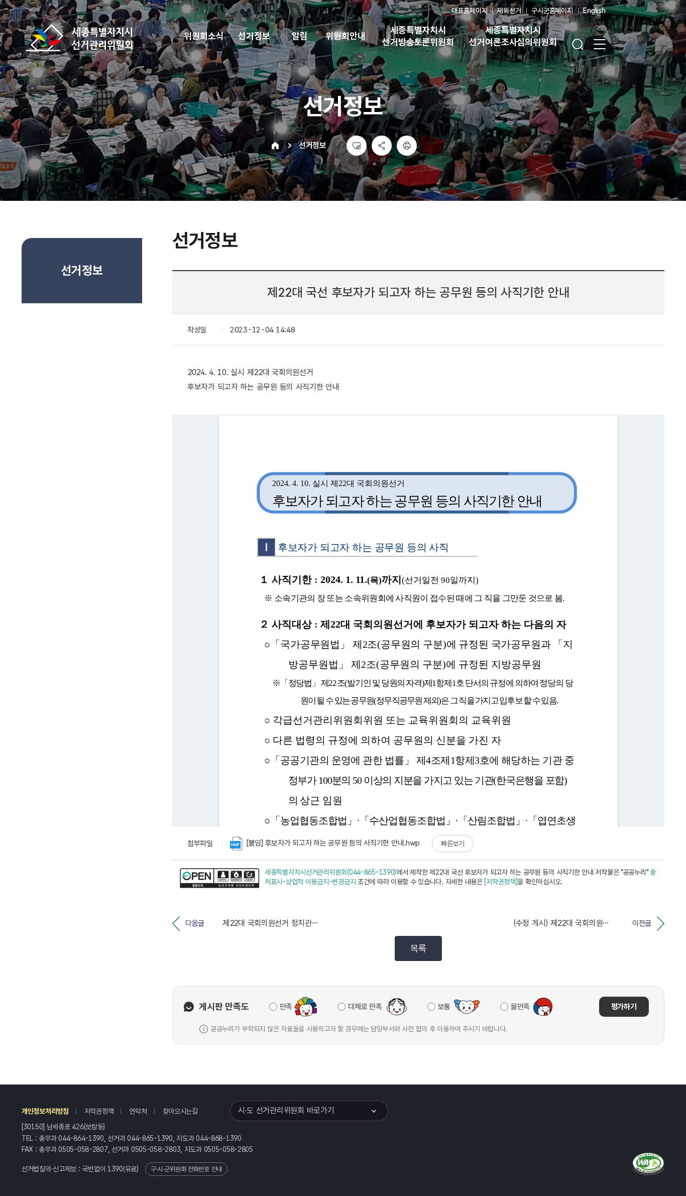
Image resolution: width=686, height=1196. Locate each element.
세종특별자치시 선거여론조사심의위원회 (512, 36)
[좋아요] (357, 146)
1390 (115, 1169)
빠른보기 (453, 844)
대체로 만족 (365, 1006)
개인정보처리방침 (45, 1111)
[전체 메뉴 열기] (600, 44)
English (594, 11)
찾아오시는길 (180, 1111)
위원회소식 (203, 36)
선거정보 (254, 36)
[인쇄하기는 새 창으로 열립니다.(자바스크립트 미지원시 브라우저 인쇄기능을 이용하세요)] (407, 146)
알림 (300, 36)
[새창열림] (219, 878)
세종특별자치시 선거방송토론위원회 (417, 36)
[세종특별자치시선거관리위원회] (110, 37)
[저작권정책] (500, 882)
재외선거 (509, 11)
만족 (286, 1006)
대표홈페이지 (469, 11)
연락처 (138, 1111)
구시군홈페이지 (552, 11)
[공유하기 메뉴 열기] (382, 146)
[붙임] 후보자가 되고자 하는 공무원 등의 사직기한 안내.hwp (333, 843)
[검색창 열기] (577, 44)
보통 (444, 1006)
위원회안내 (345, 36)
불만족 (520, 1006)
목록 (418, 948)
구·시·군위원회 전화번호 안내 (186, 1169)
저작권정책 (99, 1111)
